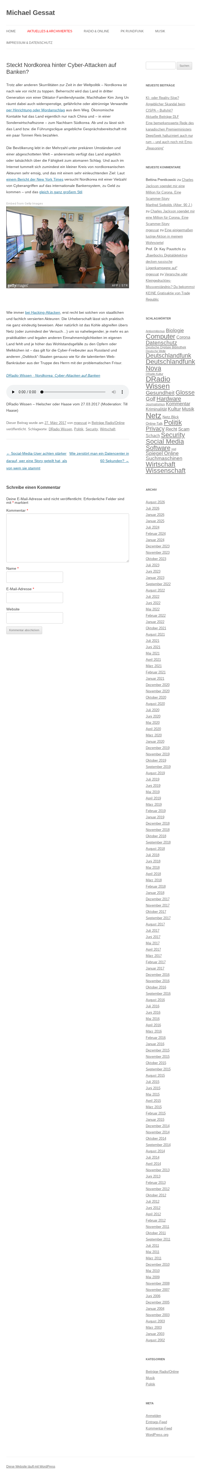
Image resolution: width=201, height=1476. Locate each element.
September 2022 (158, 584)
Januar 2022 (155, 622)
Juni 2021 (153, 647)
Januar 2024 (155, 540)
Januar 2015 (155, 1120)
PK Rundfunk (132, 31)
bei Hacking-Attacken (42, 312)
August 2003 (155, 1321)
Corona (183, 337)
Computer (160, 336)
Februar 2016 (156, 1038)
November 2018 (158, 830)
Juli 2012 (152, 1201)
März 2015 (154, 1107)
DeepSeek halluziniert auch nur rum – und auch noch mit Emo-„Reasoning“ (169, 142)
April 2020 (153, 729)
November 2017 (158, 905)
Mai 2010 (153, 1271)
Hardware (169, 398)
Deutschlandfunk (168, 355)
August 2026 (155, 502)
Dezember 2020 (158, 685)
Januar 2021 (155, 679)
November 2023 (158, 552)
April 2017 (153, 949)
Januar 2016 (155, 1044)
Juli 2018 (152, 855)
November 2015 (158, 1057)
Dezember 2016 (158, 975)
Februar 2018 (156, 886)
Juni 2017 (153, 937)
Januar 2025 (155, 521)
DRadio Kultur (154, 373)
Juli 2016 (152, 1006)
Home (11, 31)
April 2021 (153, 660)
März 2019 (154, 805)
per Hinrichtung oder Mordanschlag (35, 110)
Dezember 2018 (158, 823)
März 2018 (154, 880)
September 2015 (158, 1069)
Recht (171, 429)
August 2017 (155, 924)
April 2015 (153, 1101)
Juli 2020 (152, 710)
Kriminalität (156, 409)
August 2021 (155, 634)
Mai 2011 (152, 1252)
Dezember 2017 (158, 899)
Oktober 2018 (156, 836)
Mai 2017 (153, 943)
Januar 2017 (155, 968)
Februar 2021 (156, 672)
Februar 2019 (156, 811)
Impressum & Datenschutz (29, 43)
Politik (78, 429)
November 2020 (158, 691)
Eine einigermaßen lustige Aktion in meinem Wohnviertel (169, 236)
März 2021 (154, 666)
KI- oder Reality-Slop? (162, 98)
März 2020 (154, 735)
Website (13, 609)
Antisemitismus (155, 331)
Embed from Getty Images (24, 203)
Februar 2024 (156, 534)
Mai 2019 (153, 792)
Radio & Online (96, 31)
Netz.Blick (171, 417)
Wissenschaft (166, 470)
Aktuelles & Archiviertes (49, 31)
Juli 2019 (152, 779)
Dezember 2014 (158, 1126)
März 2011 (153, 1258)
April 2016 (153, 1025)
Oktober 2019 (156, 760)
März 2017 (154, 956)
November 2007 (158, 1290)
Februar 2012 (156, 1220)
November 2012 (158, 1189)
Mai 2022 (153, 609)
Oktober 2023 (156, 559)
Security (92, 429)
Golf (150, 399)
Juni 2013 (153, 1176)
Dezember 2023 (158, 546)
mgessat (80, 423)
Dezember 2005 (158, 1302)
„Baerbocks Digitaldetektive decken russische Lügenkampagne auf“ (166, 261)
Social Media (165, 441)
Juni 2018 (153, 861)
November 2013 (158, 1170)
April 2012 (153, 1214)
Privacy (155, 428)
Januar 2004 (155, 1309)
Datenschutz (161, 342)
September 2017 (158, 918)
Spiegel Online (162, 453)
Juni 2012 (153, 1208)
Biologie (175, 330)
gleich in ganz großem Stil (60, 192)
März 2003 (154, 1328)
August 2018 (155, 849)
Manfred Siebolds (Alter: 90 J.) (169, 205)
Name (12, 568)
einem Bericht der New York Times (34, 179)
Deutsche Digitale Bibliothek (166, 347)
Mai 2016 (153, 1019)
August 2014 (155, 1151)
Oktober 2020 (156, 697)
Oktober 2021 (156, 628)
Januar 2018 (155, 893)
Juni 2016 (153, 1012)
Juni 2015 (153, 1088)
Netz (153, 415)
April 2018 (153, 874)
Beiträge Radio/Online (108, 423)
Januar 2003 (155, 1334)
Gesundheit (160, 393)
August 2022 (155, 590)
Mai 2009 (153, 1277)
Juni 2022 (153, 603)
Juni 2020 (153, 716)
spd (173, 449)
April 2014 (153, 1164)
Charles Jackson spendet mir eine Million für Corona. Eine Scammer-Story (170, 217)
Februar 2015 (156, 1113)
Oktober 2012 (156, 1195)
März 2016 (154, 1031)
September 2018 (158, 842)
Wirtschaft (107, 429)
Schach (153, 435)
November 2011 (157, 1227)
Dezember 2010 (158, 1264)
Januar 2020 (155, 742)
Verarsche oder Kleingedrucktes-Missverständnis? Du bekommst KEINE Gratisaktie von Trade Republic (170, 286)
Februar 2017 (156, 962)
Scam (183, 429)
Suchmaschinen (164, 458)
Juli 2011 (152, 1246)
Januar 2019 (155, 817)
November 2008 (158, 1283)
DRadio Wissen (60, 429)
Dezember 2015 (158, 1050)
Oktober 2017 (156, 912)
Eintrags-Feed (156, 1422)
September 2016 (158, 994)
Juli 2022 (152, 597)
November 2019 (158, 754)
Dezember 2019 (158, 748)
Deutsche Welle (156, 351)
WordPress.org (157, 1435)
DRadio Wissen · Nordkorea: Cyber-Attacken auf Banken (53, 375)
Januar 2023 (155, 578)
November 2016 (158, 981)
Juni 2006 (153, 1296)
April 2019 (153, 798)
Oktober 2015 (156, 1063)
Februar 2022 (156, 615)
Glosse (185, 392)
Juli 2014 (152, 1157)
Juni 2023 (153, 571)
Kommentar (17, 510)
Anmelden (153, 1416)
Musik (160, 31)
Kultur (174, 409)
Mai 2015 (153, 1094)
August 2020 (155, 704)
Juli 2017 (152, 931)
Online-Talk (154, 424)
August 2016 (155, 1000)
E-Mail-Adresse (20, 589)
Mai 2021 (153, 653)
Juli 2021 (152, 641)
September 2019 (158, 767)
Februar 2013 (156, 1183)
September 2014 (158, 1145)
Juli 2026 (152, 508)
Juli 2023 (152, 565)
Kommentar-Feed (159, 1428)
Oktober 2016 (156, 987)
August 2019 (155, 773)
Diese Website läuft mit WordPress (30, 1466)
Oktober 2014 (156, 1138)
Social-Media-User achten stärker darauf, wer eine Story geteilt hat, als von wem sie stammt (36, 460)
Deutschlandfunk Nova (170, 365)
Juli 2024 (152, 527)
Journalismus (155, 404)
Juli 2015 (152, 1082)
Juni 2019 (153, 786)
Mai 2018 (153, 868)
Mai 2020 (153, 723)
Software (158, 447)
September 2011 (158, 1239)
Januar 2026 (155, 515)
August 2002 (155, 1340)
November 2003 (158, 1315)
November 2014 (158, 1132)
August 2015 (155, 1075)
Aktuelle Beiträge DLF (162, 117)
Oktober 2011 (156, 1233)
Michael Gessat (30, 13)
